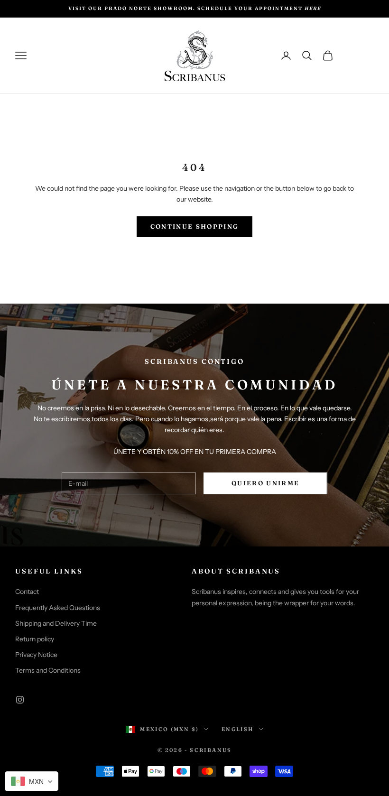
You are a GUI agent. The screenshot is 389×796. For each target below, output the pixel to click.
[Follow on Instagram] (20, 699)
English (237, 729)
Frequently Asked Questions (57, 607)
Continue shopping (194, 226)
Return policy (34, 639)
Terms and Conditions (48, 670)
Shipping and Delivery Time (56, 623)
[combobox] (31, 781)
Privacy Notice (36, 654)
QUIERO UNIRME (265, 483)
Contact (27, 591)
